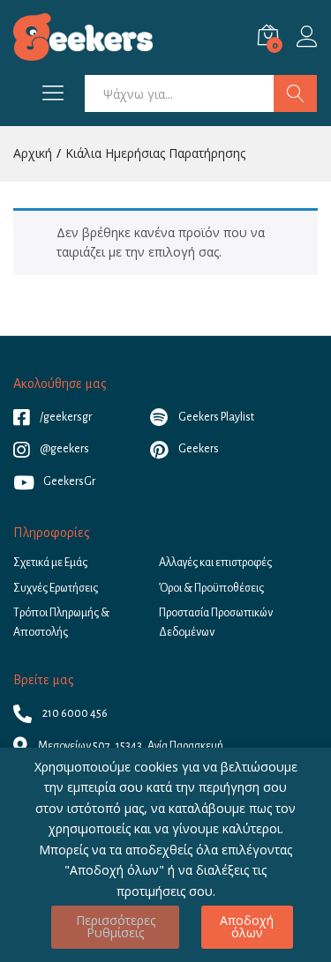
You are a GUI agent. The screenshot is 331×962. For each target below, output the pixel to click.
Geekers (198, 449)
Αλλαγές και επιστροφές (215, 562)
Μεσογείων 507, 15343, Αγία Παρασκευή (129, 746)
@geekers (63, 449)
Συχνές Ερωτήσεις (55, 588)
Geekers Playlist (215, 417)
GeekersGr (69, 481)
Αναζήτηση (295, 93)
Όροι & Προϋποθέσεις (211, 588)
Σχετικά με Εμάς (50, 562)
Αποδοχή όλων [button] (247, 926)
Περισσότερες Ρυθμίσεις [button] (115, 926)
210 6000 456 (74, 713)
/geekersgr (65, 417)
